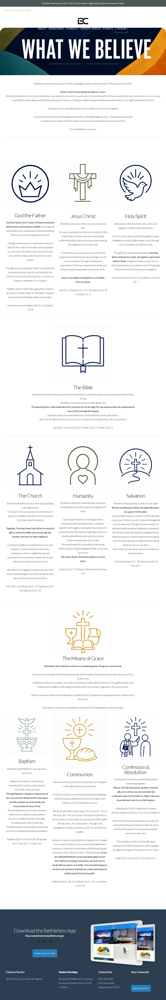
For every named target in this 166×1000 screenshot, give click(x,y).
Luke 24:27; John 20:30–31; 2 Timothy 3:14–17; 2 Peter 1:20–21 (83, 427)
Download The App (44, 953)
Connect (72, 28)
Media (96, 28)
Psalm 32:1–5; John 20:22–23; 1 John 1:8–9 (135, 858)
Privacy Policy (141, 988)
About (42, 28)
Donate (108, 28)
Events (85, 28)
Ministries (56, 28)
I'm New (121, 28)
